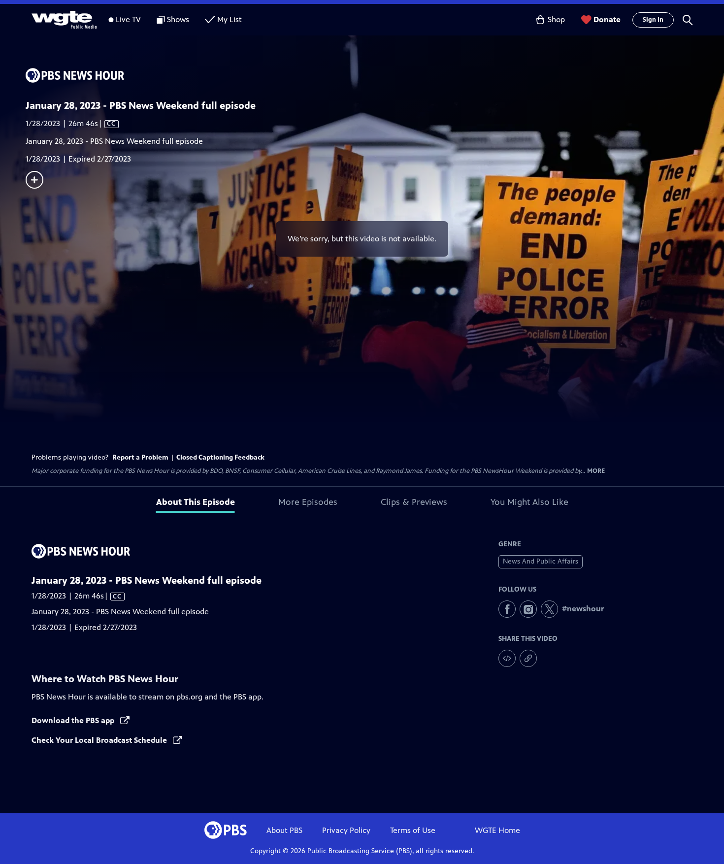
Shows (178, 19)
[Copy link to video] (528, 658)
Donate (607, 19)
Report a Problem (140, 457)
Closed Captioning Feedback (220, 457)
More (596, 471)
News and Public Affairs (540, 561)
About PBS (284, 830)
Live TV (128, 19)
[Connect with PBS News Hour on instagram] (528, 609)
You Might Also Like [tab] (529, 502)
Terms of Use (412, 830)
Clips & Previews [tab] (414, 502)
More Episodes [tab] (307, 502)
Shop (556, 19)
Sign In (653, 20)
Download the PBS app (74, 720)
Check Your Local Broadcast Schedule (100, 740)
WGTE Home (497, 830)
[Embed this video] (507, 658)
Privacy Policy (346, 830)
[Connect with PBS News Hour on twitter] (549, 609)
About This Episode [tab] (195, 502)
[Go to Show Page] (375, 75)
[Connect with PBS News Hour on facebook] (507, 609)
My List (229, 19)
